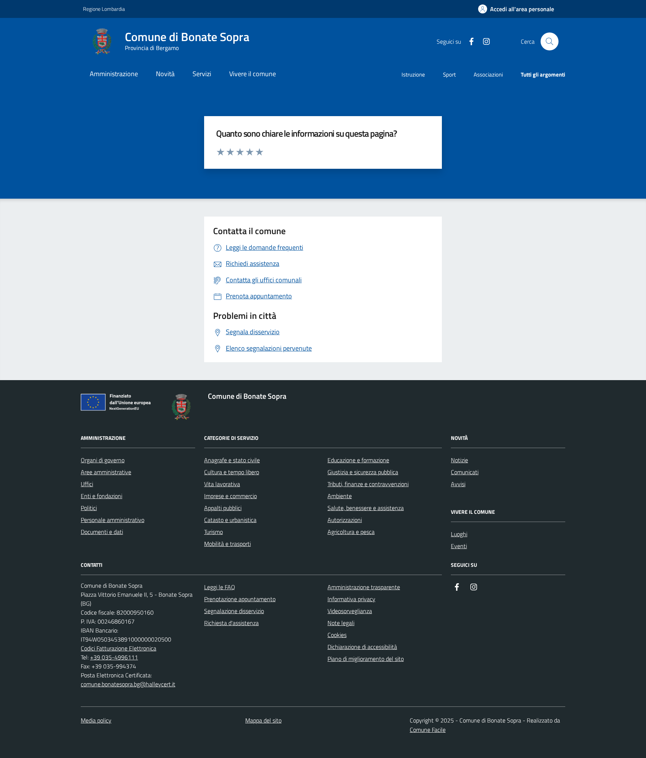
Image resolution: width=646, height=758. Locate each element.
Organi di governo (102, 460)
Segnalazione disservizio (234, 610)
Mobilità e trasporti (227, 543)
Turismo (213, 531)
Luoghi (459, 533)
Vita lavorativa (222, 483)
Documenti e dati (102, 531)
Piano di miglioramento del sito (365, 658)
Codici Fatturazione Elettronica (118, 648)
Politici (89, 507)
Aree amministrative (106, 471)
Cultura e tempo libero (231, 471)
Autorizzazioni (344, 519)
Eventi (459, 545)
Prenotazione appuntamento (240, 598)
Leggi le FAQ (219, 587)
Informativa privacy (351, 598)
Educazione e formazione (358, 460)
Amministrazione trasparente (363, 587)
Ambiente (339, 495)
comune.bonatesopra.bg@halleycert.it (128, 684)
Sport (449, 74)
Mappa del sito (263, 720)
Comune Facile (428, 729)
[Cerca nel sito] (550, 41)
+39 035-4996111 (114, 657)
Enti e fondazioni (101, 495)
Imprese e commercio (230, 495)
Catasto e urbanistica (230, 519)
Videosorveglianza (349, 610)
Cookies (337, 634)
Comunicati (465, 471)
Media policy (96, 720)
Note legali (340, 622)
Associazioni (488, 74)
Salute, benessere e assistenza (365, 507)
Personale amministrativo (112, 519)
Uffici (87, 483)
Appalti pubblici (223, 507)
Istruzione (413, 74)
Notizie (459, 460)
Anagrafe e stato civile (232, 460)
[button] (516, 9)
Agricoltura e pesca (351, 531)
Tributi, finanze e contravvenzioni (368, 483)
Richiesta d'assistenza (231, 622)
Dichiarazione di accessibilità (362, 646)
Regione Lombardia (104, 9)
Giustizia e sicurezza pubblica (362, 471)
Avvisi (458, 483)
